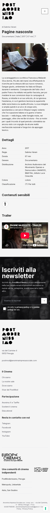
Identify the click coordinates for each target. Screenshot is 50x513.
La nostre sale (8, 381)
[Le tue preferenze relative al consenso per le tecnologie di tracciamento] (45, 508)
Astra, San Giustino (10, 490)
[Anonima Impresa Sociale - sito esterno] (41, 470)
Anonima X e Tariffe (10, 402)
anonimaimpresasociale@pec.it (27, 507)
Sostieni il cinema (9, 406)
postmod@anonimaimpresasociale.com (19, 360)
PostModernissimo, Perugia (13, 479)
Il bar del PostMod (10, 390)
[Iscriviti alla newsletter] (44, 301)
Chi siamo (6, 377)
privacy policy (23, 307)
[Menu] (44, 11)
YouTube (6, 436)
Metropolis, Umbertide (11, 484)
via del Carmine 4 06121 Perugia (9, 352)
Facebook (6, 427)
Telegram (6, 423)
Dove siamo (7, 385)
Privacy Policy (27, 509)
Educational (7, 411)
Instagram (6, 431)
